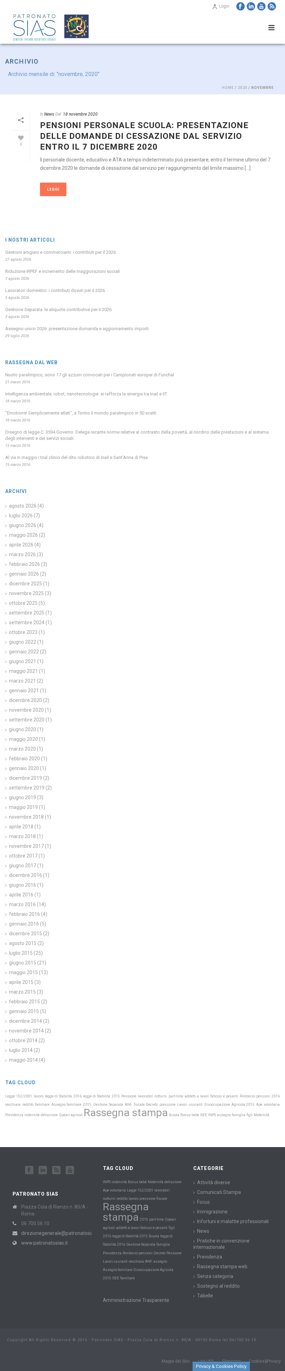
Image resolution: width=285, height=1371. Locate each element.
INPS (212, 1115)
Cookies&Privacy (265, 1361)
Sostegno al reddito (218, 1286)
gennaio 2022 (24, 651)
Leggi (53, 189)
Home (228, 88)
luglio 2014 (21, 1050)
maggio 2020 (23, 739)
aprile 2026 (21, 544)
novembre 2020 (26, 710)
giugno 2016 (22, 885)
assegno (224, 1115)
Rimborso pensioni (255, 1096)
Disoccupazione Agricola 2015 (229, 1104)
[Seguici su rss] (56, 1170)
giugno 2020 (22, 729)
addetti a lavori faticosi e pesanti (211, 1096)
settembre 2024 (26, 622)
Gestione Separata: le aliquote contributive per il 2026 (58, 309)
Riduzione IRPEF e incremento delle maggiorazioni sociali (62, 271)
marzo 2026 (22, 554)
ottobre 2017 (23, 856)
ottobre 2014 (23, 1040)
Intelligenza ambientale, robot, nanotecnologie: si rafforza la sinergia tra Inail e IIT (86, 393)
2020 (242, 88)
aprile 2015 (21, 982)
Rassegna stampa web (222, 1266)
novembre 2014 (26, 1031)
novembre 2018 (26, 817)
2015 (87, 1104)
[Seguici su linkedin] (43, 1170)
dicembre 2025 (25, 583)
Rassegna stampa (126, 1112)
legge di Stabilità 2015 (101, 1096)
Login (224, 6)
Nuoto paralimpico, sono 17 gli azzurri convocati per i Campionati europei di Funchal (89, 374)
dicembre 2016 (25, 875)
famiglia (238, 1115)
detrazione (49, 1115)
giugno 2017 (22, 865)
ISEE (203, 1115)
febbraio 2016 (24, 914)
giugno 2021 (22, 661)
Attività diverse (213, 1182)
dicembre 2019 (25, 778)
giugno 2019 (22, 797)
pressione (168, 1104)
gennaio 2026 (24, 574)
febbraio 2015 (24, 1001)
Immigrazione (212, 1211)
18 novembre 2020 (80, 114)
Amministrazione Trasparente (136, 1300)
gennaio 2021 (24, 690)
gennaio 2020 (24, 768)
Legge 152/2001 (18, 1096)
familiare (42, 1104)
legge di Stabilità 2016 (63, 1096)
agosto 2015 (22, 943)
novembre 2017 (26, 846)
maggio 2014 (23, 1060)
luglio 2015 (21, 953)
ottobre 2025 (23, 603)
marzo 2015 (22, 992)
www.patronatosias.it (44, 1243)
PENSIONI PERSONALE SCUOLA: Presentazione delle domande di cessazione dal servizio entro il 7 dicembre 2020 (144, 136)
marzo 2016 (22, 904)
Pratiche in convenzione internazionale (221, 1244)
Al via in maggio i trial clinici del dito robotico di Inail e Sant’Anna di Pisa (76, 457)
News (49, 114)
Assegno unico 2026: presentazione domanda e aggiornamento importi (77, 328)
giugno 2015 (22, 962)
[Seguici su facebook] (29, 1170)
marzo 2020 (22, 749)
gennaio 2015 (24, 1011)
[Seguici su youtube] (70, 1170)
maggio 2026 (23, 535)
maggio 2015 (23, 972)
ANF (128, 1104)
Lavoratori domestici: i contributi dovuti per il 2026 (55, 290)
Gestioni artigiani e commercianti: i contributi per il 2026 (60, 252)
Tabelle (205, 1295)
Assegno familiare (66, 1104)
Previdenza (14, 1115)
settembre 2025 (26, 613)
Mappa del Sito (175, 1361)
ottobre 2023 (23, 632)
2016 (275, 1096)
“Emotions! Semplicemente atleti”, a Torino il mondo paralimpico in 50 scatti (80, 413)
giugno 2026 (22, 525)
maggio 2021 (23, 671)
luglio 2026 (21, 515)
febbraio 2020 (24, 758)
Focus (203, 1202)
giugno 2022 (22, 642)
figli (249, 1115)
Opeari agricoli (71, 1115)
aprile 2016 (21, 894)
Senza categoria (215, 1276)
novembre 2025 (26, 593)
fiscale (139, 1104)
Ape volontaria (268, 1104)
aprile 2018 (21, 826)
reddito (27, 1104)
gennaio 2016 (24, 924)
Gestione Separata (108, 1104)
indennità (32, 1115)
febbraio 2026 (24, 564)
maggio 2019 (23, 807)
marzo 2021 (22, 681)
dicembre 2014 (25, 1021)
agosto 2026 (22, 506)
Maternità (261, 1115)
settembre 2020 (26, 719)
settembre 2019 (26, 788)
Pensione (129, 1096)
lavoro (38, 1096)
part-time (176, 1096)
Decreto (152, 1104)
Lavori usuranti (190, 1104)
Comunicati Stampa (219, 1192)
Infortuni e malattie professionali (233, 1221)
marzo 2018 (22, 836)
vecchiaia (13, 1104)
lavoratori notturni (152, 1096)
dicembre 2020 (25, 700)
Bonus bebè (189, 1115)
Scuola (174, 1115)
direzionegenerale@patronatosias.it (60, 1233)
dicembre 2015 (25, 933)
